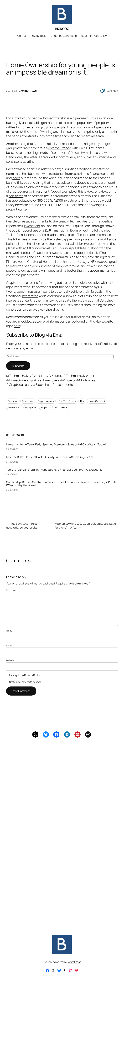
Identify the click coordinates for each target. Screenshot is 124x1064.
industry (61, 261)
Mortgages (30, 407)
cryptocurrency (59, 148)
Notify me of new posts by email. (25, 681)
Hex (82, 401)
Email (9, 645)
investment (32, 226)
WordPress (74, 962)
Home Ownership (97, 401)
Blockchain (27, 401)
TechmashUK (60, 407)
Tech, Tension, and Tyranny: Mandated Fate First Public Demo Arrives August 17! (54, 469)
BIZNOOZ (62, 29)
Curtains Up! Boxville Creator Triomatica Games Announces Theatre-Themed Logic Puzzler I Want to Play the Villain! (61, 484)
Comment (12, 590)
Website (10, 660)
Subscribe (18, 366)
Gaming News (28, 90)
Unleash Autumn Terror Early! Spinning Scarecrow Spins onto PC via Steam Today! (56, 444)
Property (45, 407)
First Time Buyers (67, 401)
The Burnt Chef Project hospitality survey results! (22, 525)
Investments (14, 407)
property (102, 122)
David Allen (112, 90)
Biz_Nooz (13, 401)
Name (9, 630)
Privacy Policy (32, 675)
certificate (16, 196)
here (17, 326)
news (16, 178)
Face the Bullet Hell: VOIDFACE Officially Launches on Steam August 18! (49, 457)
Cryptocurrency (46, 401)
